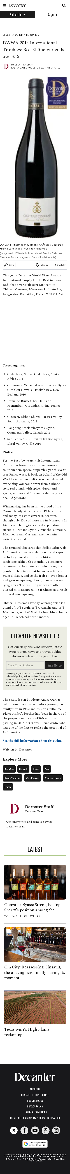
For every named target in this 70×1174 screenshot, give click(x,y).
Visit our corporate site (50, 1156)
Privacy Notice (45, 676)
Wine (47, 769)
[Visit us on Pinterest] (46, 1130)
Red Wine (9, 769)
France (7, 787)
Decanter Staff (24, 64)
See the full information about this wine (32, 740)
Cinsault (23, 769)
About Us (35, 1089)
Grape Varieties (12, 778)
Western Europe (53, 778)
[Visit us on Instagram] (56, 1130)
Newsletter (61, 264)
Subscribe (16, 14)
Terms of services (42, 673)
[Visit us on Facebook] (24, 1130)
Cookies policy (35, 1100)
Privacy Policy (35, 1106)
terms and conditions (35, 1112)
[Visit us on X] (14, 1130)
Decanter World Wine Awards (21, 34)
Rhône (36, 769)
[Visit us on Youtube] (35, 1130)
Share (11, 264)
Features (54, 67)
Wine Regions (32, 778)
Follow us (44, 264)
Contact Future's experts (35, 1095)
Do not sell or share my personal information (35, 1118)
